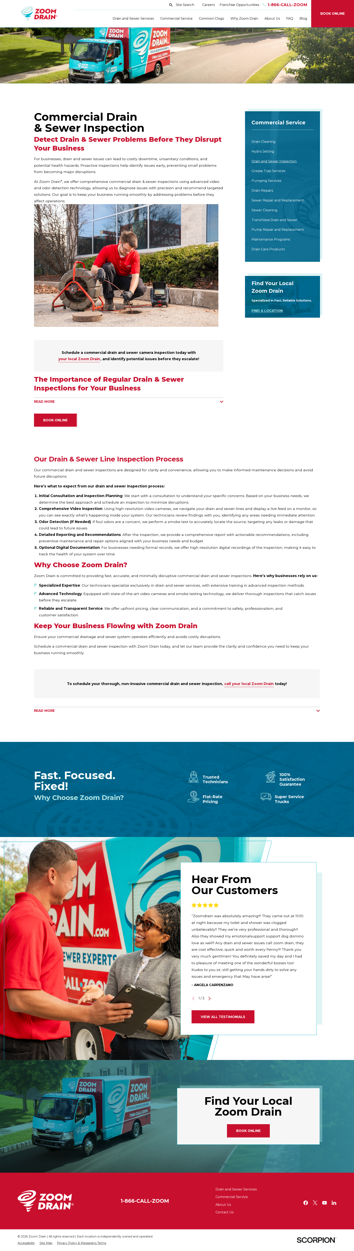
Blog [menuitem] (303, 18)
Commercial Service (232, 1197)
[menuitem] (282, 142)
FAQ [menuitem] (289, 18)
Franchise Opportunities (239, 5)
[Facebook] (305, 1202)
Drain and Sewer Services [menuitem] (133, 18)
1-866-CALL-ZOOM (145, 1201)
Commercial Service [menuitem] (176, 18)
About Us (223, 1205)
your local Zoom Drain (79, 359)
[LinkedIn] (334, 1202)
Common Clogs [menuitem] (211, 18)
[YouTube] (324, 1202)
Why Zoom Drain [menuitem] (244, 18)
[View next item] (209, 998)
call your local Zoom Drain (249, 684)
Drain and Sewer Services (236, 1189)
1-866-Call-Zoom (287, 5)
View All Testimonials (223, 1017)
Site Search (185, 5)
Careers (208, 5)
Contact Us (225, 1212)
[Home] (39, 13)
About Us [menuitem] (272, 18)
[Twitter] (315, 1202)
